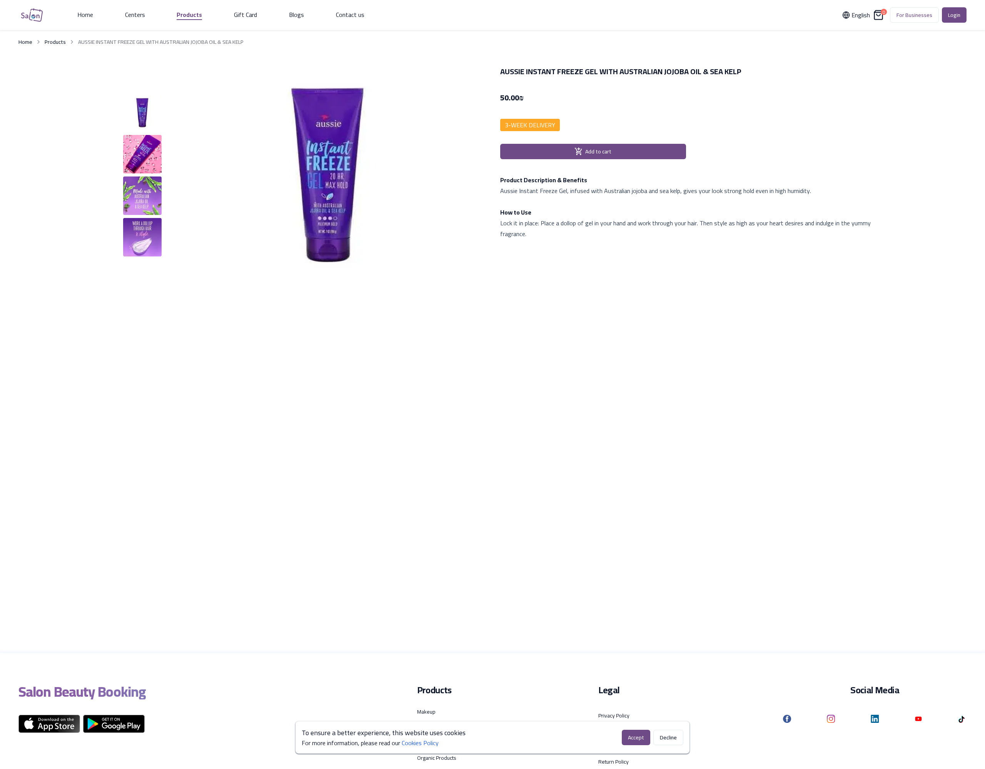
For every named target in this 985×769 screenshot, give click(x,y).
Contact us (350, 15)
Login (954, 15)
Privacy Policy (613, 715)
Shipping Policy (615, 746)
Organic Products (436, 758)
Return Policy (613, 762)
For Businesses (914, 15)
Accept (636, 737)
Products (189, 15)
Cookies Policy (420, 743)
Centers (135, 15)
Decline (668, 737)
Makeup (426, 712)
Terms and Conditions (623, 731)
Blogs (296, 15)
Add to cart (598, 151)
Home (85, 15)
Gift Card (245, 15)
